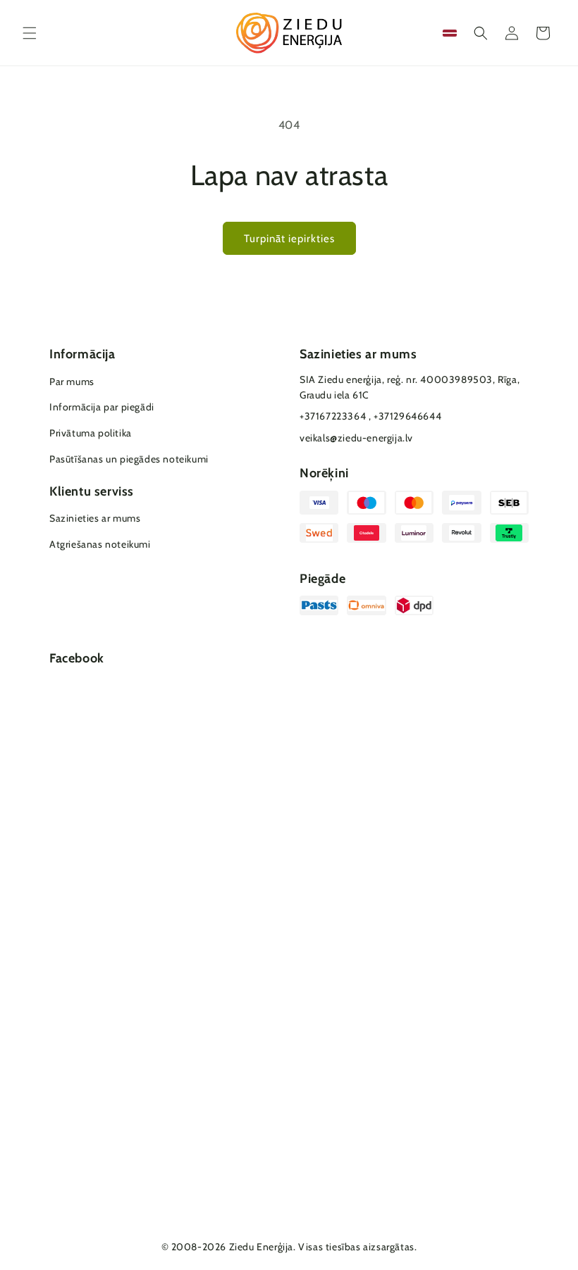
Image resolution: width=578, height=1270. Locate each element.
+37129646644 (407, 416)
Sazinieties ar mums (94, 518)
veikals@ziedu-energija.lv (356, 438)
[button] (29, 33)
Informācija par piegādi (101, 407)
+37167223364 (333, 416)
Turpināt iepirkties (289, 238)
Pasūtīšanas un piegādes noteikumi (129, 459)
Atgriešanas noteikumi (100, 544)
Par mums (71, 381)
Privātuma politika (90, 433)
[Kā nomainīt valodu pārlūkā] (449, 33)
